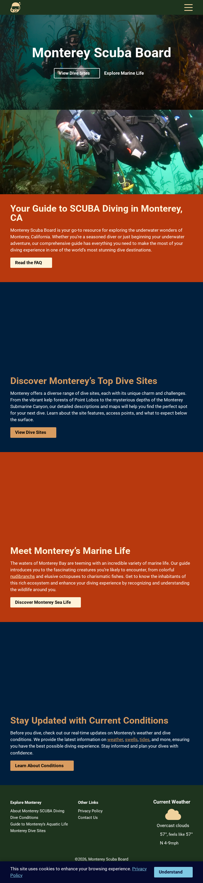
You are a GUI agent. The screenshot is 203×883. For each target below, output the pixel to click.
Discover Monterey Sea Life (43, 602)
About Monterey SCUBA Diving (37, 811)
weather (115, 739)
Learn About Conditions (39, 765)
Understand (171, 872)
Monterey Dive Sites (28, 830)
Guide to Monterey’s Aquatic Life (39, 824)
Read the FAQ (28, 262)
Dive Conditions (24, 817)
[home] (15, 7)
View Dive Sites (74, 73)
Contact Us (88, 817)
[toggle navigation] (188, 7)
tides (145, 739)
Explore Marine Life (124, 73)
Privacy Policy (90, 811)
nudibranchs (22, 576)
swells (131, 739)
